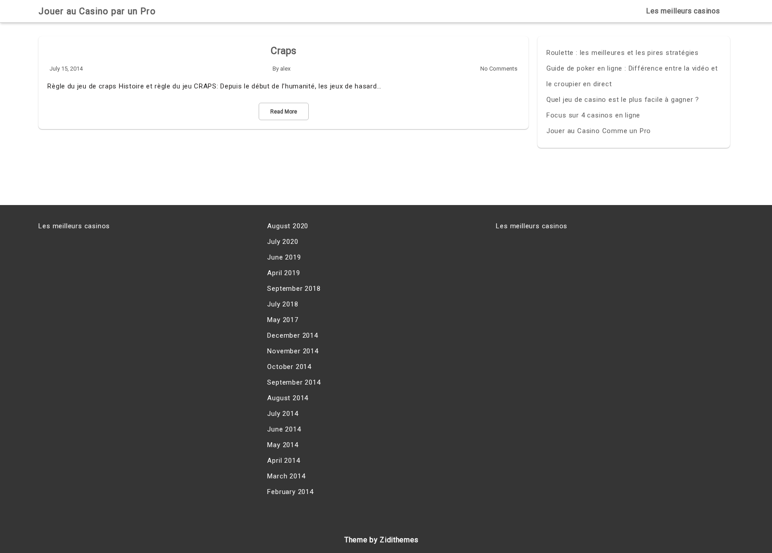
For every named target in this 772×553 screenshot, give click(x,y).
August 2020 (287, 226)
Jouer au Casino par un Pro (97, 11)
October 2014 (289, 367)
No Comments (498, 68)
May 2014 (282, 445)
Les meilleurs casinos (683, 11)
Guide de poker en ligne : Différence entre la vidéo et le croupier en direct (632, 76)
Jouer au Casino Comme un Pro (598, 131)
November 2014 (292, 351)
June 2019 (284, 257)
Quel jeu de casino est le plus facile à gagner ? (622, 100)
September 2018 (293, 289)
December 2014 (292, 335)
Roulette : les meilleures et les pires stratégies (622, 53)
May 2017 (282, 320)
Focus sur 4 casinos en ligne (593, 115)
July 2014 (282, 414)
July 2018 (282, 304)
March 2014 (286, 476)
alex (285, 68)
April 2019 (283, 273)
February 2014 (290, 492)
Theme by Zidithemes (381, 540)
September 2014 (293, 382)
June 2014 (284, 429)
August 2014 (287, 398)
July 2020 (282, 242)
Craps (283, 50)
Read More (283, 112)
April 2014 (283, 461)
